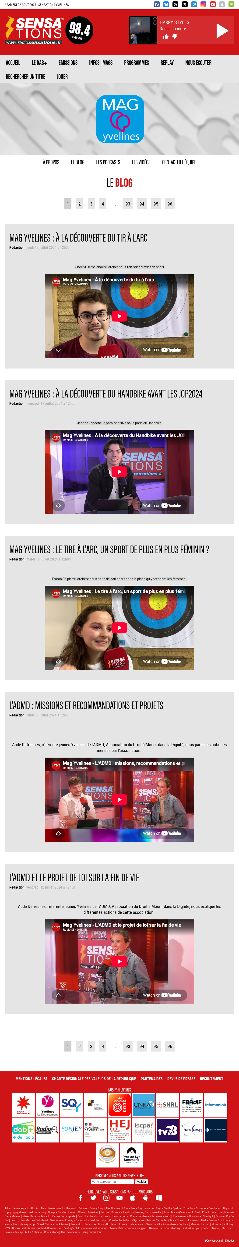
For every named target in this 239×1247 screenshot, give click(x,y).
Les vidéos (141, 161)
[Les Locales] (119, 1105)
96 (170, 204)
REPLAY (167, 62)
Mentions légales (31, 1078)
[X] (185, 4)
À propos (51, 161)
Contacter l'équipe (179, 161)
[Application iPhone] (222, 4)
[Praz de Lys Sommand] (131, 1155)
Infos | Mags (100, 62)
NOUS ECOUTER (198, 62)
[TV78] (167, 1130)
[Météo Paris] (215, 1130)
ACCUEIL (13, 62)
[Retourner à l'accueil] (34, 39)
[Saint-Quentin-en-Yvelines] (71, 1105)
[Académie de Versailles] (95, 1130)
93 (128, 204)
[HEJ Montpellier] (119, 1130)
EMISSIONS (68, 62)
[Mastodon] (194, 4)
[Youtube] (213, 4)
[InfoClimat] (191, 1130)
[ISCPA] (143, 1130)
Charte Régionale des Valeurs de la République (94, 1078)
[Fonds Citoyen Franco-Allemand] (95, 1105)
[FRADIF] (191, 1105)
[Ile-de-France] (23, 1105)
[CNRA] (143, 1105)
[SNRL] (167, 1105)
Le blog (77, 161)
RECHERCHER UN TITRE (25, 76)
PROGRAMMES (136, 62)
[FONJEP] (71, 1130)
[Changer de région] (79, 39)
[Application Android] (231, 4)
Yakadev (229, 1240)
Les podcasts (108, 161)
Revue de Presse (181, 1078)
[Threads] (175, 4)
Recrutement (211, 1078)
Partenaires (152, 1078)
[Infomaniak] (215, 1105)
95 (156, 204)
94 (142, 204)
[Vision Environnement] (107, 1155)
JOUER (62, 76)
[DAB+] (23, 1130)
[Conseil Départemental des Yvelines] (47, 1105)
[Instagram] (203, 4)
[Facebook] (157, 4)
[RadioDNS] (47, 1130)
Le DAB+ (39, 62)
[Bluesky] (166, 4)
